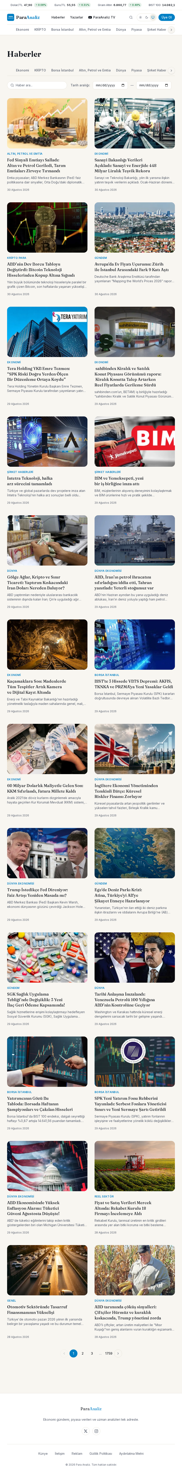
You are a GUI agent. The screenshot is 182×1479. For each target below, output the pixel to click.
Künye (43, 1453)
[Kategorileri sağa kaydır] (171, 29)
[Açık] (140, 17)
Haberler (58, 17)
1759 (108, 1353)
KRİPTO (40, 29)
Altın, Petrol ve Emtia (95, 29)
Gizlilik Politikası (100, 1453)
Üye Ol (167, 17)
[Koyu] (147, 17)
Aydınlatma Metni (131, 1453)
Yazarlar (76, 17)
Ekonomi (22, 29)
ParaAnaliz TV (104, 17)
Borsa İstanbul (62, 29)
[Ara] (131, 17)
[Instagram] (96, 1431)
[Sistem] (153, 17)
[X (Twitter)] (86, 1431)
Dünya (121, 29)
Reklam (77, 1453)
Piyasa (136, 29)
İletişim (60, 1453)
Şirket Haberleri (159, 29)
